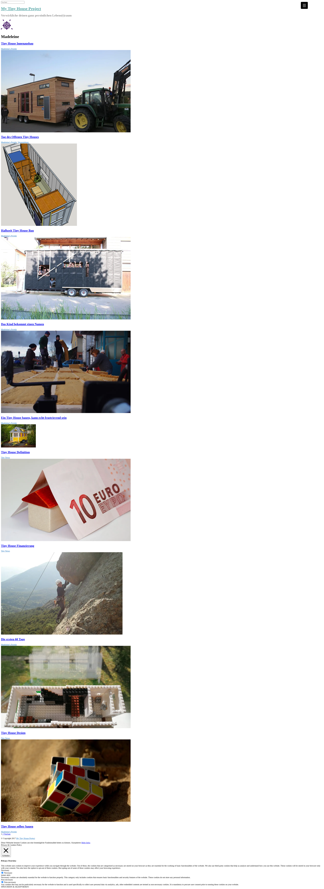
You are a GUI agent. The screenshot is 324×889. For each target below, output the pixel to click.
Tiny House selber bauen (17, 826)
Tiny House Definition (15, 452)
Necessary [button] (5, 870)
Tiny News (5, 457)
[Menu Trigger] (304, 5)
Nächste (7, 834)
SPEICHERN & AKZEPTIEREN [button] (15, 887)
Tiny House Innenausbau (17, 43)
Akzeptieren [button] (76, 843)
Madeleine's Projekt (9, 49)
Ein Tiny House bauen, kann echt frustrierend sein (34, 417)
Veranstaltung (23, 142)
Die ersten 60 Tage (13, 639)
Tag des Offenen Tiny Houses (20, 137)
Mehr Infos (85, 843)
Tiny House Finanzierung (17, 545)
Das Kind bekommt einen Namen (22, 324)
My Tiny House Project (25, 838)
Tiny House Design (13, 732)
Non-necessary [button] (7, 880)
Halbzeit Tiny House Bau (17, 230)
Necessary (8, 873)
